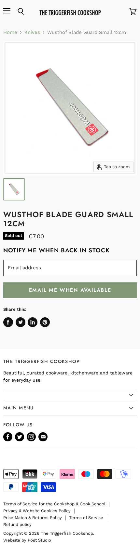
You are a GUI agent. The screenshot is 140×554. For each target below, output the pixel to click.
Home (10, 32)
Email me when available (70, 290)
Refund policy (17, 524)
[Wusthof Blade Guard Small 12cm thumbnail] (14, 189)
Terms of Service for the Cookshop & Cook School (54, 503)
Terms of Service (86, 517)
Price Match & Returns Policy (32, 517)
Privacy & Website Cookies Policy (37, 510)
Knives (32, 32)
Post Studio (39, 540)
